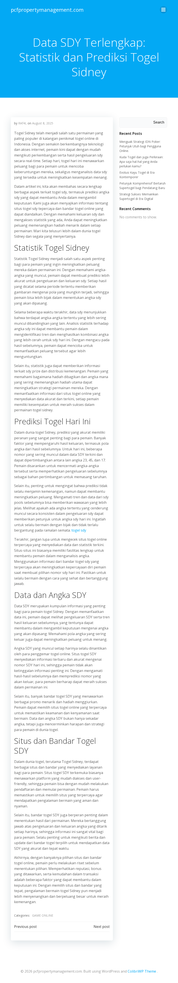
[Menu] (163, 9)
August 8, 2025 (42, 123)
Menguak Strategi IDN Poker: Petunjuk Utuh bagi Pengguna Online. (140, 146)
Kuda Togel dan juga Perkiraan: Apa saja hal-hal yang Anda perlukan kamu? (141, 161)
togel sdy (78, 530)
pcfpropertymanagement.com (47, 9)
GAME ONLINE (42, 915)
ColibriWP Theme (142, 971)
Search (158, 122)
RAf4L (22, 123)
